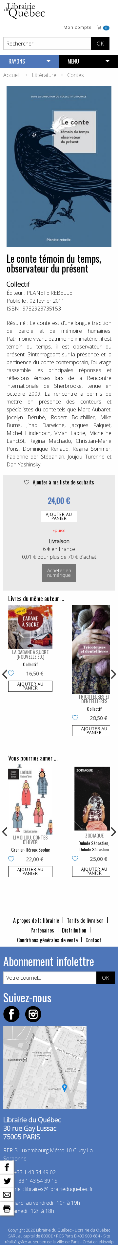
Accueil (11, 75)
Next (113, 674)
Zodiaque (94, 835)
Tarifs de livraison (85, 920)
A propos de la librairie (36, 920)
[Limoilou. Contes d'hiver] (30, 799)
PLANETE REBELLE (49, 292)
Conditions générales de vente (47, 940)
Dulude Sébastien (93, 842)
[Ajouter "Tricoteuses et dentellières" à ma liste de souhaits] (76, 718)
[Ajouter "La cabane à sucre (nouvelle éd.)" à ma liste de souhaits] (12, 673)
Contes (75, 75)
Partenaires (42, 930)
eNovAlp (106, 1242)
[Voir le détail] (30, 627)
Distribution (74, 930)
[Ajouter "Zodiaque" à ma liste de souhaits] (76, 859)
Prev (5, 674)
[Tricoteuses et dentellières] (94, 649)
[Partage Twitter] (7, 1180)
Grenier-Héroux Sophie (30, 849)
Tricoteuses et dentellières (94, 699)
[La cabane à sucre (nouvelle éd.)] (30, 627)
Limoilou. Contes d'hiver (30, 839)
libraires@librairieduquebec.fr (59, 1189)
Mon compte (78, 27)
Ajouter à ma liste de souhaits (62, 482)
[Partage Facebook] (7, 1166)
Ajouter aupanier (59, 516)
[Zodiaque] (94, 798)
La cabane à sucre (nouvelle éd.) (30, 654)
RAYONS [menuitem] (17, 61)
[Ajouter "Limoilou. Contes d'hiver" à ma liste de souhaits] (12, 859)
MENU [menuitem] (73, 61)
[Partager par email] (7, 1194)
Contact (93, 940)
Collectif (18, 284)
